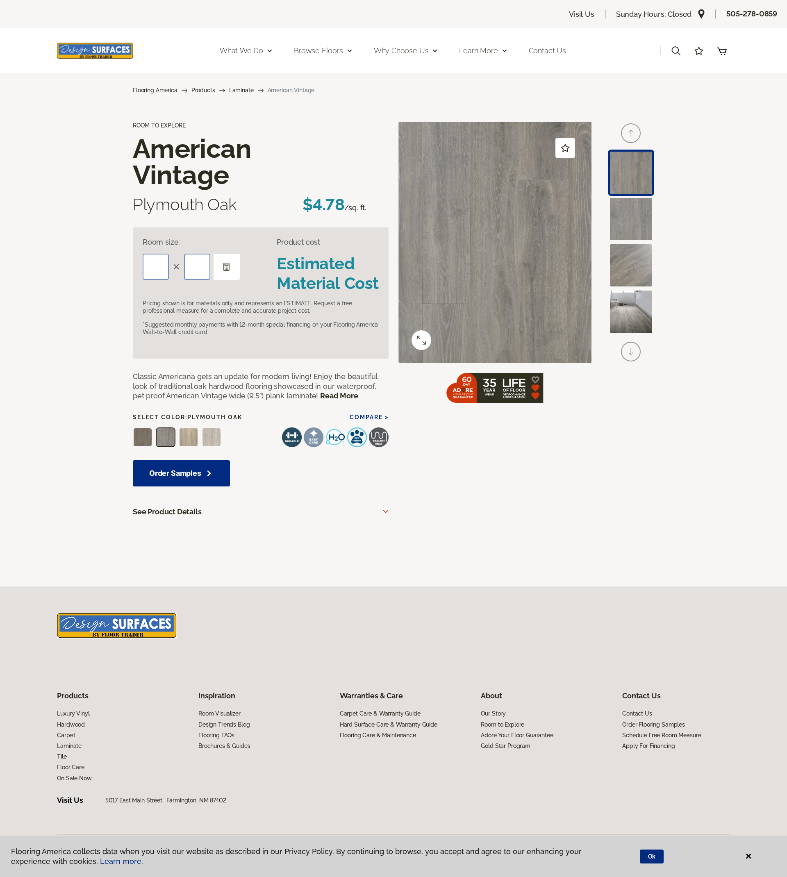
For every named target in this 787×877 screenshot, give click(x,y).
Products (203, 90)
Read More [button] (339, 395)
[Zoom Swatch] (421, 340)
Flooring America (155, 90)
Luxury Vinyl (73, 713)
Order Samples (175, 473)
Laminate (241, 90)
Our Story (493, 713)
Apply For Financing (648, 746)
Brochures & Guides (224, 746)
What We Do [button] (241, 50)
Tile (61, 756)
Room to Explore (502, 724)
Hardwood (71, 724)
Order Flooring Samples (653, 724)
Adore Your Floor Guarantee (517, 735)
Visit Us (581, 14)
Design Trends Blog (224, 724)
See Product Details (167, 511)
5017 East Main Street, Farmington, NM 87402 (165, 800)
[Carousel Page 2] (631, 219)
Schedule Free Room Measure (661, 735)
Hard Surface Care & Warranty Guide (388, 724)
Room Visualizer (219, 713)
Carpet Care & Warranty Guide (380, 713)
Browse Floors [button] (318, 50)
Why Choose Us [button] (401, 50)
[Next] (631, 351)
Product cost (298, 242)
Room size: (161, 242)
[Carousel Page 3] (631, 265)
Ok (652, 856)
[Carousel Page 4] (631, 312)
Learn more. (121, 861)
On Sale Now (74, 778)
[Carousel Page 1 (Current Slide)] (631, 173)
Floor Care (70, 767)
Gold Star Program (505, 746)
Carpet (66, 735)
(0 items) (722, 51)
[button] (676, 51)
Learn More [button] (478, 50)
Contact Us (547, 50)
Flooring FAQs (216, 735)
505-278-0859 (751, 13)
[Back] (631, 133)
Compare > (369, 417)
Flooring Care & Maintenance (378, 735)
